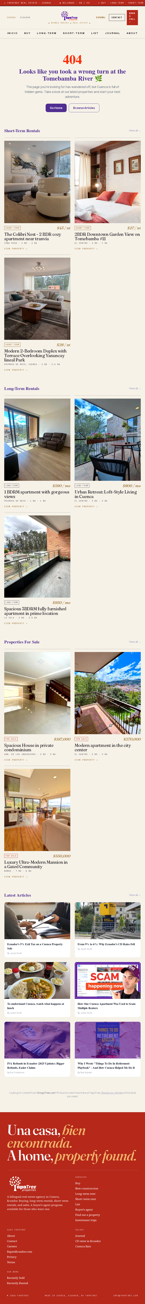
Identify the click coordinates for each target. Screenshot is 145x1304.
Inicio (12, 33)
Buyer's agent (84, 1209)
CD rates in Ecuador (88, 1241)
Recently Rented (17, 1283)
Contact (117, 17)
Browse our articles (112, 1092)
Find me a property (87, 1215)
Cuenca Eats (83, 1246)
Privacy (12, 1257)
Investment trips (86, 1220)
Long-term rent (85, 1194)
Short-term (74, 33)
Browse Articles (84, 108)
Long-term (47, 33)
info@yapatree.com (125, 1295)
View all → (135, 130)
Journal (112, 33)
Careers (12, 1246)
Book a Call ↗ (132, 17)
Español (101, 17)
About (132, 33)
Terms (11, 1262)
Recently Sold (16, 1278)
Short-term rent (85, 1199)
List (95, 33)
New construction (86, 1188)
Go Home (56, 108)
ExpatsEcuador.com (19, 1251)
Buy (27, 33)
